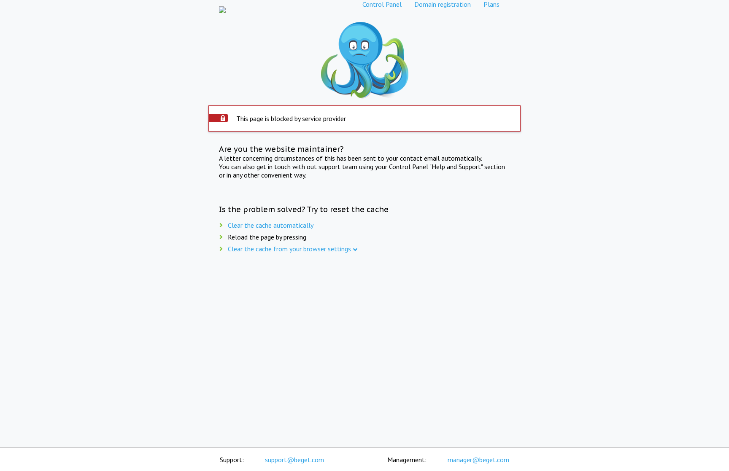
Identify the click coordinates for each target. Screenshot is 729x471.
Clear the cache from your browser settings (289, 249)
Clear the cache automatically (270, 225)
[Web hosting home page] (222, 4)
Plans (491, 4)
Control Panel (382, 4)
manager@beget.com (478, 459)
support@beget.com (294, 459)
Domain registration (442, 4)
